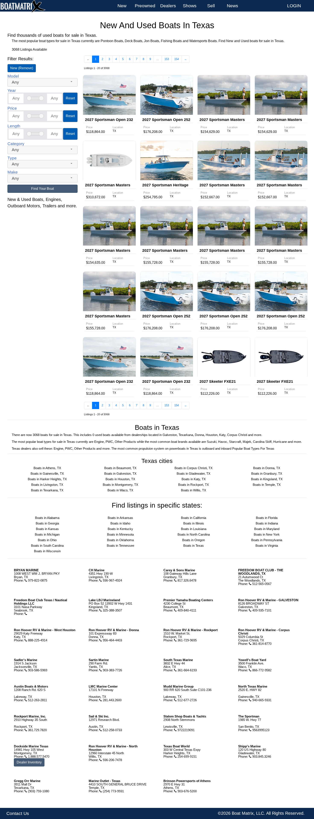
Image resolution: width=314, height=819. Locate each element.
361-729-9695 (187, 640)
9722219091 (186, 730)
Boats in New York (267, 534)
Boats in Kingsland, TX (267, 479)
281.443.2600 (112, 700)
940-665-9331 (261, 700)
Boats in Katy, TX (194, 479)
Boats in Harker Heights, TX (47, 479)
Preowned (145, 6)
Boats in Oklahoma (120, 540)
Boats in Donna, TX (266, 468)
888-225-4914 (37, 640)
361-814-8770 (261, 643)
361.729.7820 (37, 730)
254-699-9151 (187, 756)
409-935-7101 (261, 610)
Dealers (168, 6)
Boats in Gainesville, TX (47, 473)
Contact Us (17, 813)
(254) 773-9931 (113, 791)
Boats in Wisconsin (47, 551)
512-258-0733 (112, 730)
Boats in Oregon (193, 540)
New (121, 6)
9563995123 (260, 730)
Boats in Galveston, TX (120, 473)
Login (294, 6)
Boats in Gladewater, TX (193, 473)
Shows (190, 6)
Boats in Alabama (47, 518)
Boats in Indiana (267, 523)
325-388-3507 (112, 610)
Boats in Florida (266, 518)
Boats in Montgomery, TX (120, 484)
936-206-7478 (112, 760)
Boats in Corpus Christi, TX (194, 468)
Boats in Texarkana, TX (47, 490)
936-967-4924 (112, 580)
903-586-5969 (37, 670)
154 (176, 59)
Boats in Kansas (47, 529)
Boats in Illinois (193, 523)
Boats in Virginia (266, 545)
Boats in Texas (193, 545)
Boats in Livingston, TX (47, 484)
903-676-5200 (187, 791)
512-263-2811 (37, 700)
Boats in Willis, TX (193, 490)
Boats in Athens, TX (47, 468)
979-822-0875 (37, 580)
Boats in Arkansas (120, 518)
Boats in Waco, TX (120, 490)
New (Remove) (21, 68)
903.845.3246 (261, 756)
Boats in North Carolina (194, 534)
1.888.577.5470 (38, 756)
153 (166, 59)
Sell (211, 6)
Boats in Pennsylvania (266, 540)
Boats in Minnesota (120, 534)
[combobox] (42, 82)
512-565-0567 (261, 584)
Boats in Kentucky (120, 529)
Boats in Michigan (47, 534)
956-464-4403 (112, 640)
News (232, 6)
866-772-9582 (261, 670)
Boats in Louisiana (193, 529)
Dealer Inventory (29, 762)
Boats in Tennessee (120, 545)
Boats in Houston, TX (120, 479)
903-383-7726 (112, 670)
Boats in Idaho (120, 523)
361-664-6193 (187, 670)
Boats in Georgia (47, 523)
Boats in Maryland (266, 529)
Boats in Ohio (47, 540)
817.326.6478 (186, 580)
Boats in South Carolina (47, 545)
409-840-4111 (186, 610)
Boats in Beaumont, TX (120, 468)
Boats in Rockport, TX (193, 484)
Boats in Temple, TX (267, 484)
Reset (70, 98)
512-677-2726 (187, 700)
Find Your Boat (42, 188)
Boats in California (193, 518)
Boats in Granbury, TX (266, 473)
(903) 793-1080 (38, 791)
